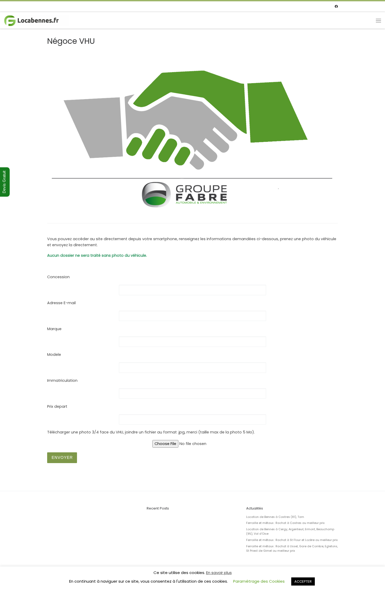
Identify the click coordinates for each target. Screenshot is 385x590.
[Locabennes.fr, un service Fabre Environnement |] (36, 20)
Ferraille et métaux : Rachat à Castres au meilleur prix (285, 523)
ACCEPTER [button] (303, 581)
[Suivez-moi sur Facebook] (336, 6)
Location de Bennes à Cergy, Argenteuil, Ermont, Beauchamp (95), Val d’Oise (290, 531)
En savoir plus (219, 572)
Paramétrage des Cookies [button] (259, 581)
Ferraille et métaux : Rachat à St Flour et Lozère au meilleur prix (292, 540)
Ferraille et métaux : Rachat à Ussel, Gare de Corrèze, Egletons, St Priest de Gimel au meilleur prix (292, 548)
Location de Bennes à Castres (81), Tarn (275, 517)
